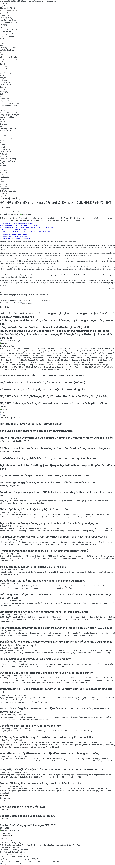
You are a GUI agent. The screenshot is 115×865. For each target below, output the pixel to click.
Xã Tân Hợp (10, 353)
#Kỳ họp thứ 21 (26, 295)
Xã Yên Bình (22, 355)
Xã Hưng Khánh (50, 355)
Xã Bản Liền (97, 362)
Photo (2, 182)
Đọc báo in (4, 87)
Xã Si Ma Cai (63, 365)
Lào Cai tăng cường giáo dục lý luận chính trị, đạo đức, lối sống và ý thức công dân (48, 482)
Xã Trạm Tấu (86, 348)
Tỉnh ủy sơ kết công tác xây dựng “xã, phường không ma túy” (35, 659)
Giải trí (2, 62)
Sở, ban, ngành (24, 348)
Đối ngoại (3, 25)
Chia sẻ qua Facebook (8, 212)
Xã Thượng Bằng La (43, 351)
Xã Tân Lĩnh (65, 353)
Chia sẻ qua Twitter (25, 212)
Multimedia (4, 177)
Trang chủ (4, 13)
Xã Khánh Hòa (75, 353)
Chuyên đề (4, 193)
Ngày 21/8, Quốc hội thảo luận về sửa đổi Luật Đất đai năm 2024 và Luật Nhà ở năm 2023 (51, 769)
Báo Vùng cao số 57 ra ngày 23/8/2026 (22, 806)
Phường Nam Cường (11, 369)
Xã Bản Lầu (44, 365)
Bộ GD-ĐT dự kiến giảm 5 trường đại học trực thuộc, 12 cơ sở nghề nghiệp (42, 389)
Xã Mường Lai (95, 353)
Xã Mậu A (18, 353)
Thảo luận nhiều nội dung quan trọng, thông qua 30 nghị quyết (19, 238)
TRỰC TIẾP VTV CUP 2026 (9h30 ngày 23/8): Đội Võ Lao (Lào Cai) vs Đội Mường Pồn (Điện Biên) (54, 396)
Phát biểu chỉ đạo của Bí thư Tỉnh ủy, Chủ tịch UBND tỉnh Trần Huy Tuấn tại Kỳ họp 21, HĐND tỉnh (29, 227)
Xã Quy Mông (84, 355)
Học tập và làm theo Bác (9, 20)
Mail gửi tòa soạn (35, 1)
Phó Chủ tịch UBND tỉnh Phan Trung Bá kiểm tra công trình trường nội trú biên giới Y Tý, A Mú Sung (56, 628)
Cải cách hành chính (8, 50)
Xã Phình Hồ (107, 348)
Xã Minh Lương (74, 360)
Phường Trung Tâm (71, 367)
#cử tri (17, 295)
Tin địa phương (7, 346)
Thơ (1, 142)
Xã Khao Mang (43, 348)
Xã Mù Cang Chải (56, 348)
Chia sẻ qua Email (48, 212)
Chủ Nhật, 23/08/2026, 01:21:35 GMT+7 (14, 1)
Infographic (4, 189)
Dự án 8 (3, 196)
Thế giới (3, 78)
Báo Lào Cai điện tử (7, 8)
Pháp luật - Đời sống (8, 71)
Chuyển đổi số (5, 82)
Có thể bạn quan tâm (10, 417)
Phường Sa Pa (64, 369)
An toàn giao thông (7, 73)
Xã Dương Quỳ (51, 360)
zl (4, 6)
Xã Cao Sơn (53, 365)
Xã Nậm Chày (108, 358)
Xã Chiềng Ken (63, 360)
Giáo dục (3, 43)
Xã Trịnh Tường (97, 358)
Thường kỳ (4, 92)
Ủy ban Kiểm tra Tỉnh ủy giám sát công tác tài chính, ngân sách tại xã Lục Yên (45, 475)
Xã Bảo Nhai (88, 362)
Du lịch (2, 64)
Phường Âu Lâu (25, 369)
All (1, 96)
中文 (7, 3)
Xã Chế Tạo (104, 365)
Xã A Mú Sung (85, 358)
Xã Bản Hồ (54, 362)
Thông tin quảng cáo (8, 191)
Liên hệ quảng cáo (49, 1)
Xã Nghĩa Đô (105, 360)
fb (1, 6)
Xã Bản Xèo (4, 360)
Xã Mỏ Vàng (35, 353)
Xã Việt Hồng (74, 355)
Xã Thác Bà (13, 355)
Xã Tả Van (62, 362)
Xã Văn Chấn (31, 351)
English (2, 3)
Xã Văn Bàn (41, 360)
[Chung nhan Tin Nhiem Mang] (12, 863)
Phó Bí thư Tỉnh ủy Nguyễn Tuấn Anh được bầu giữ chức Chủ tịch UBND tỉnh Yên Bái (26, 231)
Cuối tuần (4, 94)
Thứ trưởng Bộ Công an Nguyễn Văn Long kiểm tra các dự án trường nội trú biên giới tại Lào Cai (55, 330)
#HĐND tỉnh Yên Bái (40, 295)
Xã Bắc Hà (106, 362)
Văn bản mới (5, 498)
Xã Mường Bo (44, 362)
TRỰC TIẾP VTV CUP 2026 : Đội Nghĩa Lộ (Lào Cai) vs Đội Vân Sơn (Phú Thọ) (42, 382)
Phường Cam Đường (39, 369)
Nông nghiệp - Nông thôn (10, 29)
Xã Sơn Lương (20, 351)
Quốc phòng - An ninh (8, 22)
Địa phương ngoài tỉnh (9, 348)
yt (3, 6)
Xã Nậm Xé (82, 365)
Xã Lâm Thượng (46, 353)
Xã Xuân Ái (26, 353)
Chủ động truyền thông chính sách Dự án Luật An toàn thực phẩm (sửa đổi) (44, 550)
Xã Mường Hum (58, 358)
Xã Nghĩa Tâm (68, 351)
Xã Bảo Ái (31, 355)
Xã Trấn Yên (39, 355)
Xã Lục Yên (56, 353)
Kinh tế (2, 27)
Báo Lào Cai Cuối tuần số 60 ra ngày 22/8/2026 (27, 816)
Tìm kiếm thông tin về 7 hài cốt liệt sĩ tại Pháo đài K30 (31, 424)
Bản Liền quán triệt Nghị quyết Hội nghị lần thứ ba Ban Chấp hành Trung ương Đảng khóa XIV (54, 537)
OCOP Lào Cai (5, 31)
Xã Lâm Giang (102, 351)
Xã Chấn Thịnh (57, 351)
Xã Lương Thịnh (62, 355)
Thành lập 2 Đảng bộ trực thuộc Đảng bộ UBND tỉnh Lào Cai (34, 509)
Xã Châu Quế (92, 351)
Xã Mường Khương (33, 365)
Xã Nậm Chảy (85, 360)
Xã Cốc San (94, 355)
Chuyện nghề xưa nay (8, 59)
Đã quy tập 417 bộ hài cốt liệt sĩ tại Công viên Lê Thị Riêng (33, 567)
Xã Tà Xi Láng (18, 367)
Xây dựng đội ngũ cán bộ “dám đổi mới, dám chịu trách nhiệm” (37, 430)
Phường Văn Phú (98, 367)
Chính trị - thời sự (6, 15)
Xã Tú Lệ (77, 348)
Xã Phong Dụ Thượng (42, 367)
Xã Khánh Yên (30, 360)
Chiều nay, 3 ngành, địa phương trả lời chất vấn (14, 236)
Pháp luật (3, 66)
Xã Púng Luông (68, 348)
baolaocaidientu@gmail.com (16, 850)
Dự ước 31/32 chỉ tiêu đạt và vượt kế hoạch (14, 229)
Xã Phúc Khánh (25, 362)
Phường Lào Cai (53, 369)
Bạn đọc (3, 52)
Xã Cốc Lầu (78, 362)
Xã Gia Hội (11, 351)
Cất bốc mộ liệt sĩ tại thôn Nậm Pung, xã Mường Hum (30, 725)
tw (6, 838)
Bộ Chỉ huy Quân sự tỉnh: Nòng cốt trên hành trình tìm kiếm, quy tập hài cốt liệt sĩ (46, 737)
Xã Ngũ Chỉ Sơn (93, 365)
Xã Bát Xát (13, 360)
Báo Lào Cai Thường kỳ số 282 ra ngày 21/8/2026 (28, 825)
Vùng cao (3, 89)
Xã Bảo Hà (35, 362)
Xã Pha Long (21, 365)
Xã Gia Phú (47, 358)
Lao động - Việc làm (8, 48)
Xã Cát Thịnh (28, 367)
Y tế (1, 45)
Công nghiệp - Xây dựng (9, 34)
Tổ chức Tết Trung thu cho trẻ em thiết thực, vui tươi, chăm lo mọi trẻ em (41, 783)
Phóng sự (3, 80)
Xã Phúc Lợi (85, 353)
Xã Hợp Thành (104, 355)
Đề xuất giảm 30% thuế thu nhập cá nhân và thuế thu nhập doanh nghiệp (42, 580)
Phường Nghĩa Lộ (57, 367)
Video (2, 179)
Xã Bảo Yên (95, 360)
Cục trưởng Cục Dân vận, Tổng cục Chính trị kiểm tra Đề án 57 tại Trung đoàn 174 (46, 672)
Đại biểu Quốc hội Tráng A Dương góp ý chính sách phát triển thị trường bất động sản (49, 523)
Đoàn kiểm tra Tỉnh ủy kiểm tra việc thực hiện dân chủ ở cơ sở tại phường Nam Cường (49, 753)
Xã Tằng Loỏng (37, 358)
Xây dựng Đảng (6, 18)
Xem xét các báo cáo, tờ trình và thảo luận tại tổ (14, 234)
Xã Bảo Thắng (26, 358)
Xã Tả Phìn (70, 362)
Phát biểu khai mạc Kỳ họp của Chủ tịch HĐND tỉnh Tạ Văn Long (20, 225)
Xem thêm (4, 795)
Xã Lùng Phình (10, 365)
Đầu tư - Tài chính (7, 36)
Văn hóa (3, 55)
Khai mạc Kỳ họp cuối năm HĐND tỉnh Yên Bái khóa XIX (17, 223)
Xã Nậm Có (8, 367)
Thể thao (3, 75)
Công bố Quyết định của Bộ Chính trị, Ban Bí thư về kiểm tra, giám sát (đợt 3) (44, 327)
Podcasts (3, 186)
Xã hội (2, 41)
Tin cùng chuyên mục (10, 485)
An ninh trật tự (5, 68)
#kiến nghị (10, 295)
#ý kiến (3, 295)
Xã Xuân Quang (14, 358)
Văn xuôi (3, 140)
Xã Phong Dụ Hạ (80, 351)
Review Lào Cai (6, 85)
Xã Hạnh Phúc (96, 348)
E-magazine (5, 184)
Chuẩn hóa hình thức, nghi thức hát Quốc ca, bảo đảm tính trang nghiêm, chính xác (48, 458)
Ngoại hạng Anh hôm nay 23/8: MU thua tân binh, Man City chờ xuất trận (42, 375)
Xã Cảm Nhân (106, 353)
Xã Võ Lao (21, 360)
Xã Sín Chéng (73, 365)
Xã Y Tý (77, 358)
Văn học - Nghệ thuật (8, 57)
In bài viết (37, 212)
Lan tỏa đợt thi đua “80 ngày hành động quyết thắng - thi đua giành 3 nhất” (44, 611)
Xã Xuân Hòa (14, 362)
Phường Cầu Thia (85, 367)
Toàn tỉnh (33, 348)
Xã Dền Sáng (69, 358)
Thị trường (4, 38)
